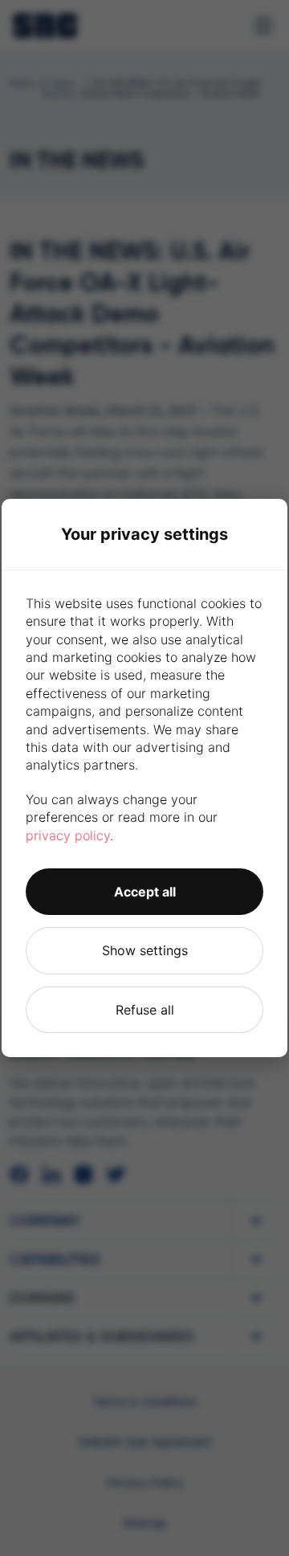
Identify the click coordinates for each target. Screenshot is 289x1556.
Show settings (145, 950)
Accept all (145, 892)
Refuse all (145, 1010)
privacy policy (68, 835)
